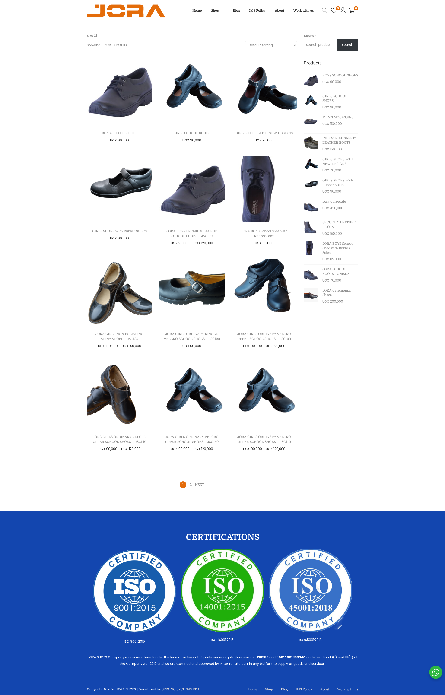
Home (252, 689)
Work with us (347, 689)
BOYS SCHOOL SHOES (119, 133)
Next (199, 484)
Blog (284, 689)
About (324, 689)
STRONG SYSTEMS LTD (180, 689)
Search (310, 35)
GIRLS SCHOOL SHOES (191, 133)
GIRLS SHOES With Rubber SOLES (119, 231)
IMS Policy (304, 689)
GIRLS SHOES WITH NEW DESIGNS (264, 133)
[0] (334, 10)
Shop (269, 689)
